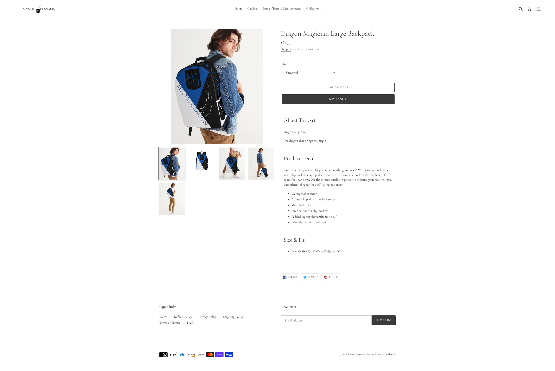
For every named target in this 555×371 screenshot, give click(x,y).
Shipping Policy (233, 317)
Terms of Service (169, 322)
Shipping (286, 49)
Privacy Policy (208, 317)
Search (163, 317)
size (284, 64)
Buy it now (338, 99)
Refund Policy (183, 317)
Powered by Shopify (385, 354)
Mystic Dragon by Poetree (361, 354)
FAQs (190, 322)
